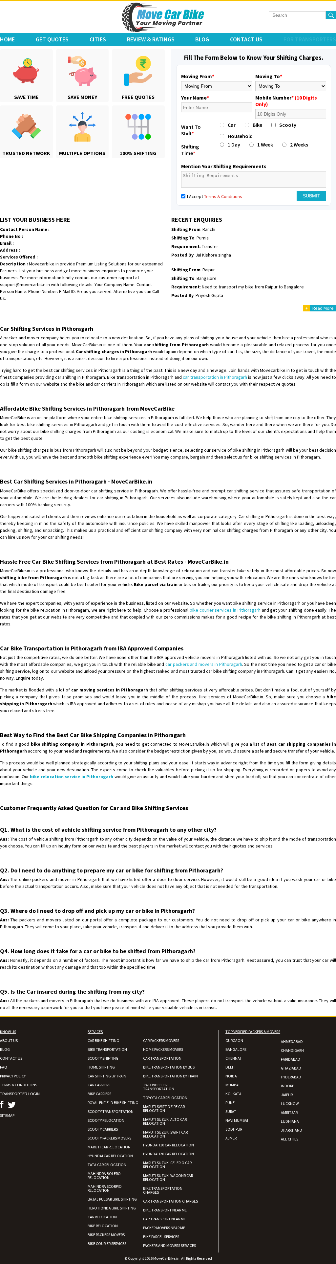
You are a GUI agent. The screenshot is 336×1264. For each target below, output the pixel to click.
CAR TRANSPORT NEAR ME (164, 1218)
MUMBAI (232, 1084)
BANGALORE (235, 1049)
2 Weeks (299, 144)
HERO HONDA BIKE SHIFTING (112, 1208)
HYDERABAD (291, 1076)
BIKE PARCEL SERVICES (161, 1236)
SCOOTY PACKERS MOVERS (109, 1138)
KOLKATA (233, 1093)
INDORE (287, 1085)
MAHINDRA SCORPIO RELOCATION (105, 1188)
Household (240, 136)
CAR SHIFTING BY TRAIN (107, 1075)
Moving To (268, 76)
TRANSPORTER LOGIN (20, 1094)
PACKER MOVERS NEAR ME (164, 1227)
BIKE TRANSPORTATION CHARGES (162, 1190)
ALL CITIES (289, 1139)
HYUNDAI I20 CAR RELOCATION (168, 1153)
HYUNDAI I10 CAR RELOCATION (168, 1144)
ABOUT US (9, 1040)
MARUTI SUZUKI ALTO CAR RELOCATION (165, 1121)
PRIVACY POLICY (13, 1075)
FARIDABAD (290, 1059)
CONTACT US (11, 1058)
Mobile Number (286, 100)
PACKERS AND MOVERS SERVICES (169, 1245)
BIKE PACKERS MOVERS (106, 1234)
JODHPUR (233, 1129)
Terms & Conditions (223, 196)
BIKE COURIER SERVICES (107, 1243)
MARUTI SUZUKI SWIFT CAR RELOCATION (165, 1134)
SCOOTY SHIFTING (103, 1058)
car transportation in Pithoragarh (215, 377)
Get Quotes (52, 39)
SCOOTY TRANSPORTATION (111, 1111)
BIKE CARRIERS (99, 1093)
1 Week (265, 144)
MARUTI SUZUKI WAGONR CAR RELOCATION (168, 1177)
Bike (257, 124)
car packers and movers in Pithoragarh (203, 664)
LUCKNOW (290, 1103)
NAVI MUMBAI (236, 1120)
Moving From (197, 76)
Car (232, 124)
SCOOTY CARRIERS (103, 1129)
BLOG (5, 1049)
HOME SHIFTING (101, 1067)
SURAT (230, 1111)
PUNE (230, 1102)
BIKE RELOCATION (103, 1225)
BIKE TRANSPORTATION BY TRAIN (170, 1075)
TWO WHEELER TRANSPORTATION (158, 1086)
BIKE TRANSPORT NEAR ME (165, 1210)
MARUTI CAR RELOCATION (109, 1146)
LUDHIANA (290, 1121)
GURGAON (234, 1040)
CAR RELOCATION (102, 1216)
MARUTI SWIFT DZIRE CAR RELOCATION (164, 1108)
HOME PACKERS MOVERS (163, 1049)
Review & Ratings (151, 39)
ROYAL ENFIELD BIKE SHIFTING (113, 1102)
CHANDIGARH (292, 1050)
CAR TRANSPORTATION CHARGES (170, 1201)
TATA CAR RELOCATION (107, 1164)
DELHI (230, 1067)
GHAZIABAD (291, 1068)
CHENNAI (233, 1058)
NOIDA (231, 1075)
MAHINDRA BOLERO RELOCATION (104, 1175)
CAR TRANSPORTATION (162, 1058)
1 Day (234, 144)
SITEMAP (7, 1115)
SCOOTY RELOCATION (106, 1120)
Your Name (195, 97)
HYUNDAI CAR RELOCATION (110, 1155)
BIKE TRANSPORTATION (107, 1049)
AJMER (231, 1138)
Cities (98, 39)
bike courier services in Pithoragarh (225, 610)
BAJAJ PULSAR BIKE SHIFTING (112, 1199)
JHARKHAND (291, 1130)
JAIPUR (287, 1094)
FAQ (3, 1067)
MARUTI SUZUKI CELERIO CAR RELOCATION (167, 1164)
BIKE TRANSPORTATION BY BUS (169, 1067)
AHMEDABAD (292, 1041)
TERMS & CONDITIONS (18, 1084)
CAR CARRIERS (99, 1084)
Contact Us (246, 39)
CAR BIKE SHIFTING (103, 1040)
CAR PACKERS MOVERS (161, 1040)
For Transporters (310, 39)
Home (7, 39)
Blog (202, 39)
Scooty (287, 124)
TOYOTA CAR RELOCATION (165, 1097)
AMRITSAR (289, 1112)
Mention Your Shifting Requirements (223, 166)
